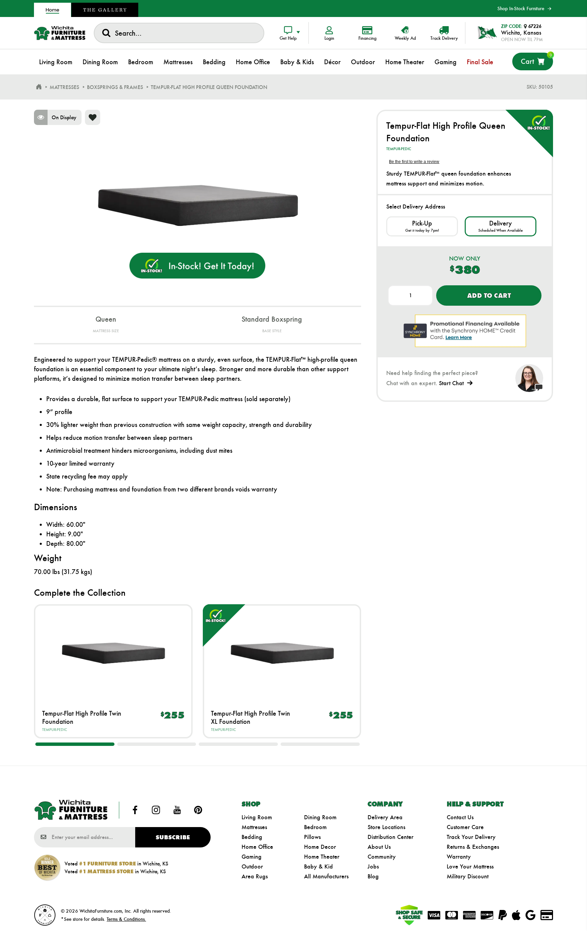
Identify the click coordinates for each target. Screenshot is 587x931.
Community (382, 856)
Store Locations (386, 827)
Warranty (459, 856)
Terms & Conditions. (126, 919)
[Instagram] (155, 810)
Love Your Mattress (470, 866)
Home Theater (321, 856)
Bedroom (315, 827)
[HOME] (38, 87)
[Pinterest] (198, 810)
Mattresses (254, 827)
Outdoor (252, 866)
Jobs (373, 866)
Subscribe (173, 837)
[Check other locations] (422, 226)
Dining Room (320, 817)
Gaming (252, 856)
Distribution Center (390, 837)
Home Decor (320, 847)
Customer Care (465, 827)
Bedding (252, 837)
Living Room (257, 817)
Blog (373, 876)
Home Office (257, 847)
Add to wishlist (92, 117)
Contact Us (460, 817)
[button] (74, 744)
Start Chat (451, 383)
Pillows (312, 837)
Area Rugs (255, 876)
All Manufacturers (326, 876)
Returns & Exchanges (473, 847)
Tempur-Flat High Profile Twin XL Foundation (250, 717)
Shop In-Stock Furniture (520, 8)
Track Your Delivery (471, 837)
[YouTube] (176, 810)
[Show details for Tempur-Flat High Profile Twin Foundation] (113, 652)
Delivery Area (385, 817)
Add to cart (489, 295)
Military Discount (467, 876)
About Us (379, 847)
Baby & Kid (318, 866)
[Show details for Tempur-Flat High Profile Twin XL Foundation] (282, 652)
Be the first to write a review (414, 161)
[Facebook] (135, 810)
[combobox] (179, 33)
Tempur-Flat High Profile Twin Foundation (81, 717)
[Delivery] (500, 226)
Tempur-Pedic (54, 729)
